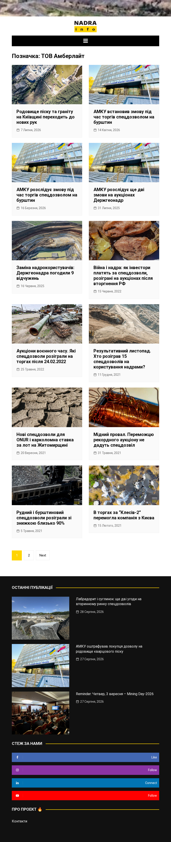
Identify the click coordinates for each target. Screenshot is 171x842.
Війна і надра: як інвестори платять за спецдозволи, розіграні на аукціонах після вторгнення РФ (123, 275)
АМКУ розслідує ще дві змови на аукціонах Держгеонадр (119, 195)
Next (42, 555)
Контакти (19, 821)
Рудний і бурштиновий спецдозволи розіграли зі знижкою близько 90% (43, 518)
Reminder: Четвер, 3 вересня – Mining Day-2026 (115, 694)
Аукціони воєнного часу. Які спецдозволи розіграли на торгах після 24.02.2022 (46, 356)
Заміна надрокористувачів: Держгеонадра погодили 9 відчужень (45, 273)
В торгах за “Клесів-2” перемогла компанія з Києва (124, 515)
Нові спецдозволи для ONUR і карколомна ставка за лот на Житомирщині (45, 440)
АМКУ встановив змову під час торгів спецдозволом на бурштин (124, 117)
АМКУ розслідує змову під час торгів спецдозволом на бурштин (46, 195)
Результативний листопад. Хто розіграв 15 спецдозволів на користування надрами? (122, 359)
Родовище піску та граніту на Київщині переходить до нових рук (45, 117)
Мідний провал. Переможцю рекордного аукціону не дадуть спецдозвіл (124, 440)
